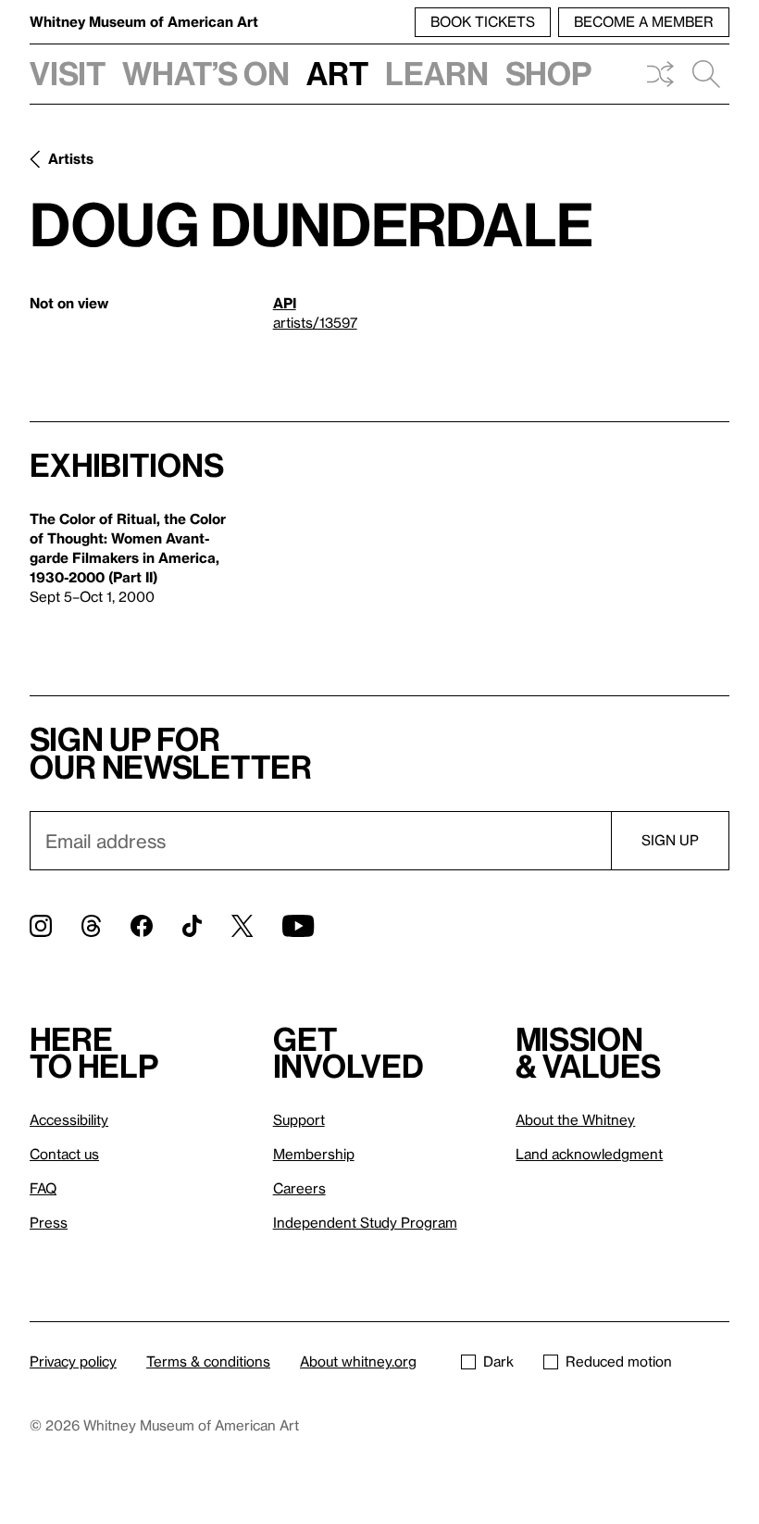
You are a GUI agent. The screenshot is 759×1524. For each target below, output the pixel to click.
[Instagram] (41, 926)
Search (706, 74)
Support (299, 1119)
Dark (498, 1361)
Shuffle (660, 74)
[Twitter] (242, 926)
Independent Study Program (365, 1222)
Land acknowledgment (589, 1153)
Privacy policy (73, 1361)
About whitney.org (358, 1361)
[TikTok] (192, 926)
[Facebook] (142, 926)
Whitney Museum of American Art (144, 21)
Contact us (64, 1153)
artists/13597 (315, 322)
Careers (299, 1188)
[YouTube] (298, 926)
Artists (70, 158)
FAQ (43, 1188)
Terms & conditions (208, 1361)
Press (49, 1222)
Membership (314, 1153)
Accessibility (69, 1119)
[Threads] (91, 926)
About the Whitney (575, 1119)
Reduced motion (619, 1361)
